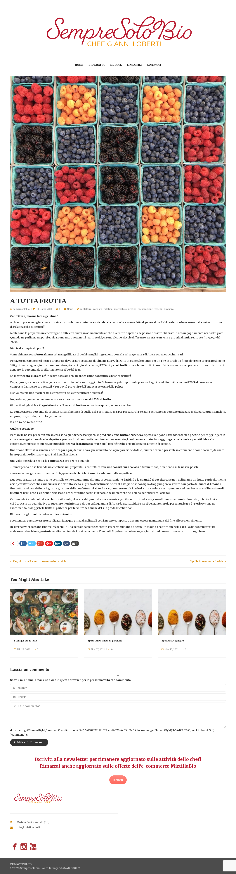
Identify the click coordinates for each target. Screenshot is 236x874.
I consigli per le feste (25, 640)
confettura (85, 309)
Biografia (96, 64)
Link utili (134, 64)
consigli (97, 309)
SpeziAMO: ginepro (173, 640)
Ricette (116, 64)
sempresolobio (21, 309)
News (70, 309)
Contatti (154, 64)
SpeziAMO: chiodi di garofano (105, 640)
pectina (132, 309)
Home (79, 64)
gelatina (108, 309)
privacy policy (21, 864)
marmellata (120, 309)
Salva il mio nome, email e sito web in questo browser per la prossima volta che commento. (70, 680)
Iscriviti (118, 780)
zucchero (169, 309)
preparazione (145, 309)
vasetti (158, 309)
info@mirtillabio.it (28, 827)
